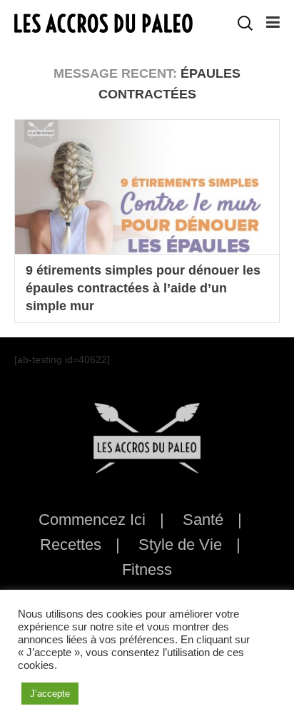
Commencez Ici (92, 519)
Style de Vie (180, 544)
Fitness (147, 569)
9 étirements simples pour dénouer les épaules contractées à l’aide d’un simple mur (143, 288)
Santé (203, 519)
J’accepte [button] (50, 693)
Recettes (70, 544)
